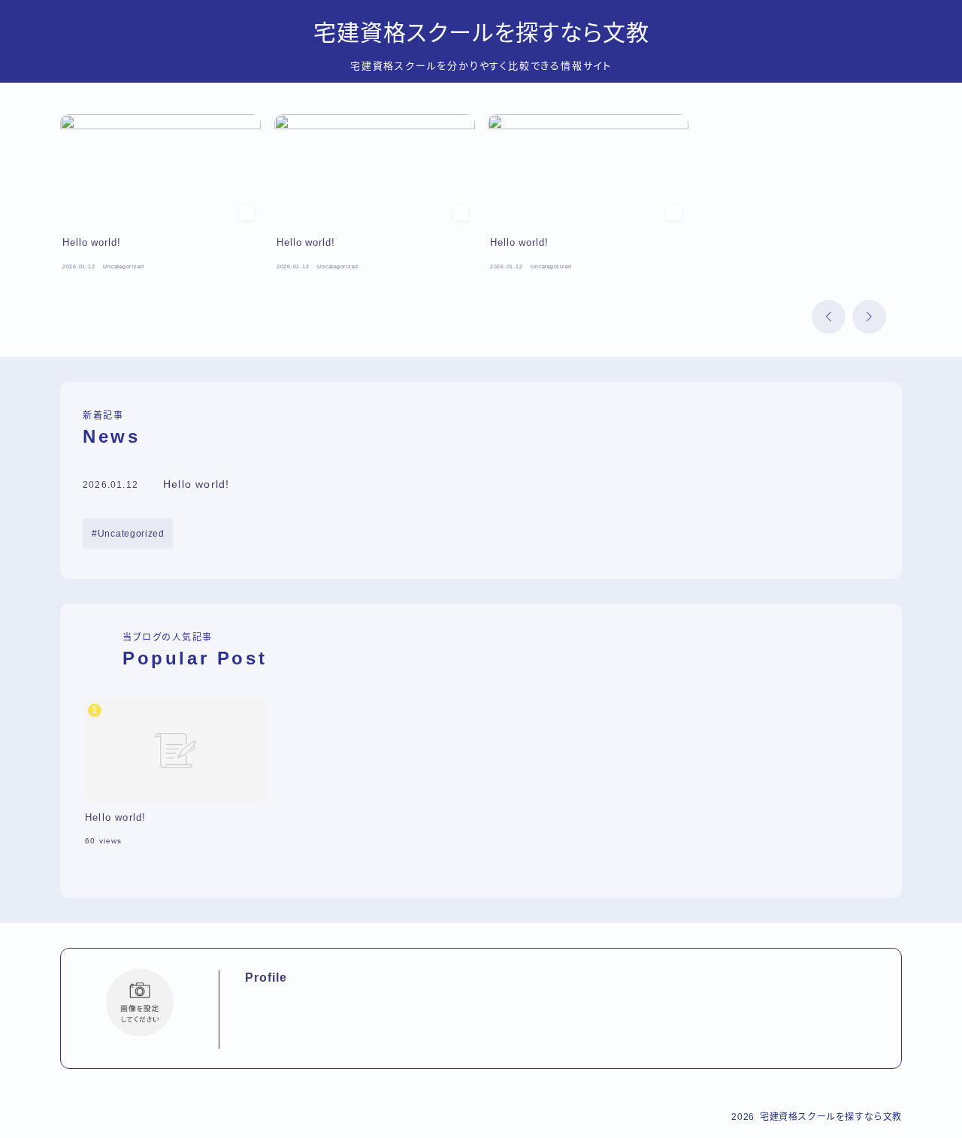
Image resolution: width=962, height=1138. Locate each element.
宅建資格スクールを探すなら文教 (481, 32)
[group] (160, 195)
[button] (829, 317)
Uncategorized (131, 533)
